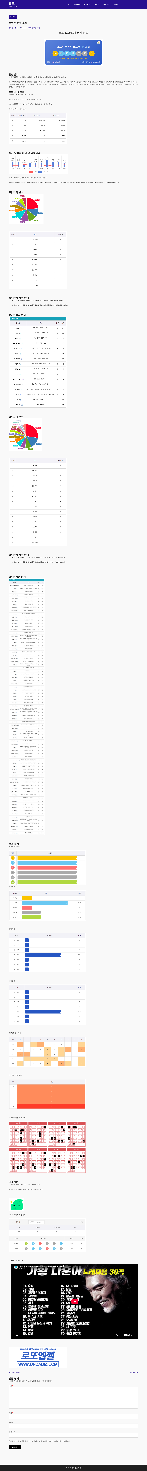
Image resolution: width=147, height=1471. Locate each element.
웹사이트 (12, 1432)
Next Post (133, 1372)
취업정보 (87, 4)
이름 (11, 1413)
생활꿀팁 (77, 4)
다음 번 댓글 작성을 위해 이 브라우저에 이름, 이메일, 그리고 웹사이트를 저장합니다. (40, 1441)
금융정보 (107, 4)
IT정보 (97, 4)
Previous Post (15, 1372)
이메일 (11, 1422)
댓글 (11, 1386)
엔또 (12, 3)
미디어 (116, 4)
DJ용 (12, 28)
